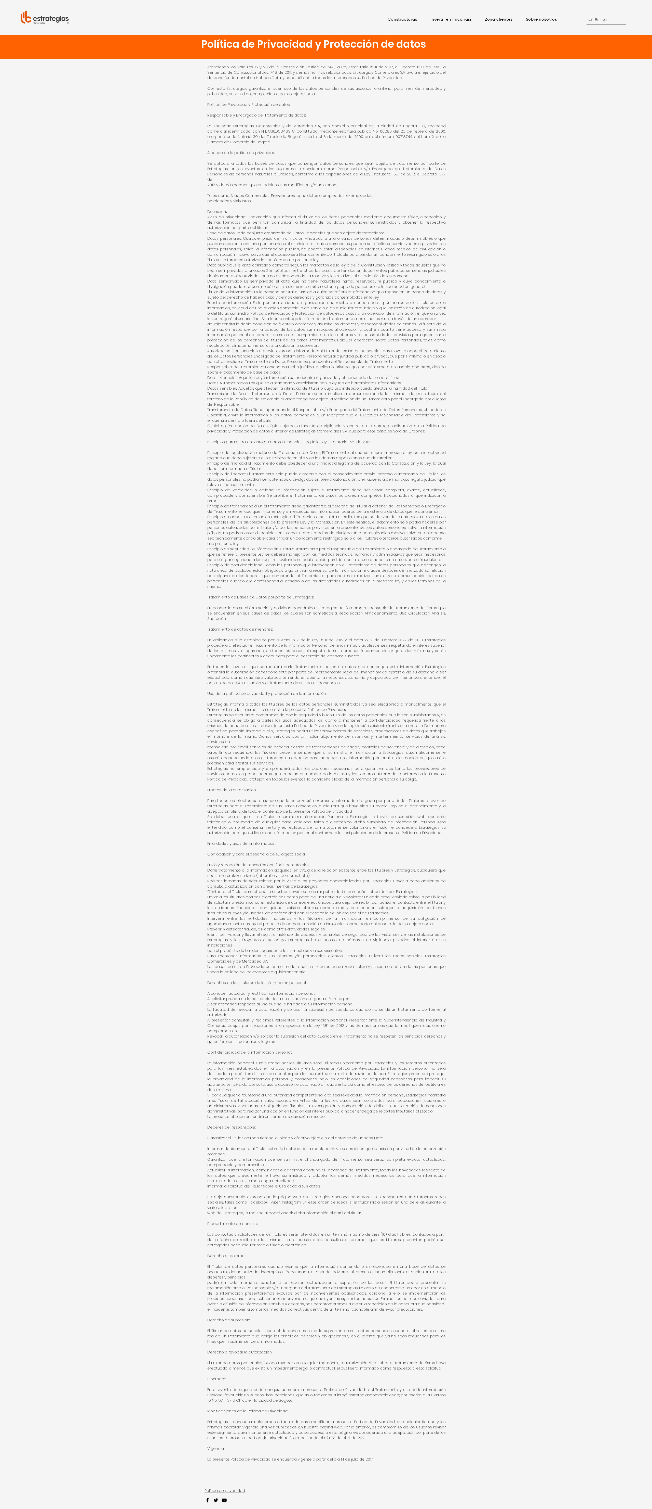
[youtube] (224, 1500)
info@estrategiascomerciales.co (368, 1395)
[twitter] (216, 1500)
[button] (402, 20)
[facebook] (207, 1500)
